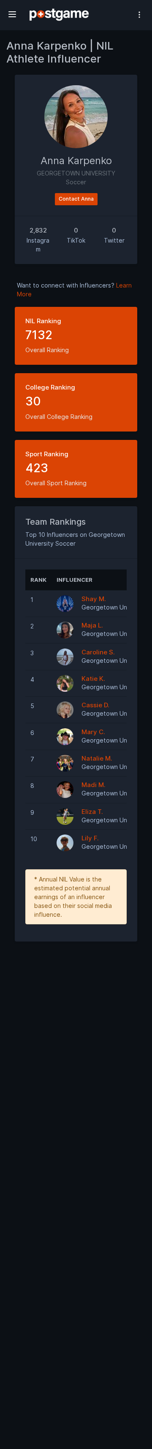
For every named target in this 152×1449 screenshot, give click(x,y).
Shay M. (93, 599)
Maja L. (92, 625)
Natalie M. (96, 758)
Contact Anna (76, 199)
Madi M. (93, 785)
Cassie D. (95, 705)
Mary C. (93, 732)
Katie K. (93, 679)
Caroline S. (98, 652)
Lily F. (90, 838)
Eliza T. (92, 812)
